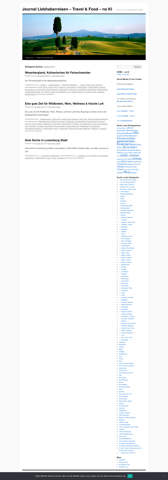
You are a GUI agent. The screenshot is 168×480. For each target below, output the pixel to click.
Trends (135, 167)
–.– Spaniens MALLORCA (127, 323)
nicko (118, 156)
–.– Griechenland (124, 246)
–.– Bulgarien (123, 229)
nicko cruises (129, 155)
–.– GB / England (124, 238)
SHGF (124, 161)
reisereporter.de (123, 406)
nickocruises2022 (122, 159)
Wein (127, 172)
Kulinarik (131, 150)
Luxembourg (61, 158)
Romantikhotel (95, 126)
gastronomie (126, 140)
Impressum (29, 57)
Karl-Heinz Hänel (58, 76)
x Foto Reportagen (124, 424)
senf (68, 92)
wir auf (124, 121)
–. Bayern (122, 196)
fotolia (121, 358)
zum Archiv (122, 436)
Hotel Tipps (83, 119)
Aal (40, 87)
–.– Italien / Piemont (125, 250)
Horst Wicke (82, 89)
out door (121, 391)
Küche (48, 158)
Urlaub (120, 169)
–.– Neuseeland (123, 281)
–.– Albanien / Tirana (125, 224)
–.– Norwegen (123, 283)
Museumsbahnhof (72, 126)
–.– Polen (122, 295)
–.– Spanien (122, 321)
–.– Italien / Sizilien (125, 255)
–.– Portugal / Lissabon (126, 297)
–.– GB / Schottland (125, 241)
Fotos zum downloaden (126, 363)
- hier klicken (124, 74)
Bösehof (54, 121)
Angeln (45, 87)
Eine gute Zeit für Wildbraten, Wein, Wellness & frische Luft (64, 103)
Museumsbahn (60, 126)
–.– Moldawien (123, 276)
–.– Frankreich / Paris (125, 236)
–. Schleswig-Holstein (126, 217)
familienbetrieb (80, 121)
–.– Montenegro (124, 278)
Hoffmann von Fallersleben (82, 124)
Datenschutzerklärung (44, 57)
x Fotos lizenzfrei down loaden (128, 427)
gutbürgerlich (63, 89)
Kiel (121, 148)
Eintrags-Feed (123, 462)
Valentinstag (63, 128)
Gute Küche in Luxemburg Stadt (46, 140)
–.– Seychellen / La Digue (127, 316)
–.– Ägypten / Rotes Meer (127, 222)
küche (121, 389)
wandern (120, 172)
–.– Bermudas (123, 227)
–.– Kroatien (123, 269)
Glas (120, 375)
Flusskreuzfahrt (126, 138)
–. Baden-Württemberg (126, 194)
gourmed (101, 121)
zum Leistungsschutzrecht (127, 441)
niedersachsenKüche (32, 92)
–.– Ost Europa (123, 286)
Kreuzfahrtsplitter (124, 387)
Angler (50, 87)
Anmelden (122, 460)
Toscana (137, 164)
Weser (94, 92)
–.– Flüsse (122, 234)
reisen (137, 158)
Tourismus (128, 166)
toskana (120, 166)
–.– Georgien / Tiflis (125, 243)
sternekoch (137, 161)
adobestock (122, 344)
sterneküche (122, 164)
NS (42, 92)
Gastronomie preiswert (94, 85)
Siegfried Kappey (77, 92)
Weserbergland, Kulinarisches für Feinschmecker (58, 72)
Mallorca (138, 150)
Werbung (122, 420)
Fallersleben (70, 121)
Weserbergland (30, 94)
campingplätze (82, 87)
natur (139, 153)
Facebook (120, 135)
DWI (136, 133)
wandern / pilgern (124, 413)
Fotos (120, 361)
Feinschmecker (92, 121)
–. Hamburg (122, 201)
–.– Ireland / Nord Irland (126, 248)
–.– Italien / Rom (124, 253)
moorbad (32, 126)
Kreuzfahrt (130, 147)
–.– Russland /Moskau (126, 302)
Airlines (121, 347)
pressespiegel (123, 398)
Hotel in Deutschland (99, 124)
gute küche (57, 124)
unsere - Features (125, 111)
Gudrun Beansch (52, 89)
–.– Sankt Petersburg (125, 304)
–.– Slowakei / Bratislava (126, 318)
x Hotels (121, 429)
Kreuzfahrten (122, 150)
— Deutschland (124, 191)
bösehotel (61, 121)
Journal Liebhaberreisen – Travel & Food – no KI (67, 9)
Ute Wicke (87, 92)
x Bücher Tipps (123, 422)
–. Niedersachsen (124, 208)
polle (52, 92)
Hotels (138, 144)
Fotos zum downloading (126, 366)
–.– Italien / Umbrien (125, 257)
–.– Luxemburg (123, 271)
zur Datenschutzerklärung (127, 443)
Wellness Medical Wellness (97, 119)
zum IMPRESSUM (125, 439)
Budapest (124, 128)
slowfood (122, 408)
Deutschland (121, 133)
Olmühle (47, 92)
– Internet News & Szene (127, 187)
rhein (118, 161)
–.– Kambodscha (124, 264)
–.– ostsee (122, 293)
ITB (118, 147)
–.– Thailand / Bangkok (126, 326)
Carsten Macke (93, 87)
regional (121, 403)
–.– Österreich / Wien (125, 288)
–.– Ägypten (123, 220)
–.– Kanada (122, 267)
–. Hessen (122, 203)
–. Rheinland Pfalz (124, 213)
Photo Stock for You (125, 394)
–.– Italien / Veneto (125, 260)
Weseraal (101, 92)
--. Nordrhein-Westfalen (68, 85)
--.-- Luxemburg (44, 155)
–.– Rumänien (123, 300)
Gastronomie (56, 119)
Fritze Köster (40, 89)
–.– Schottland (123, 307)
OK (130, 476)
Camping (62, 87)
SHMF (129, 161)
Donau (129, 133)
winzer (134, 172)
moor (26, 126)
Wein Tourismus (124, 415)
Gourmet (28, 124)
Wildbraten (87, 128)
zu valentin (102, 128)
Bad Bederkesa (44, 121)
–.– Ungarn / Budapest (126, 333)
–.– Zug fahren (123, 340)
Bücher (130, 127)
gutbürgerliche (40, 158)
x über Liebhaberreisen (126, 434)
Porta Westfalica (61, 92)
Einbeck (102, 87)
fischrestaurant (30, 89)
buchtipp (119, 128)
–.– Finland (122, 231)
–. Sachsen (122, 215)
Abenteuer (122, 342)
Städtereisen (131, 164)
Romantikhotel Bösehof (33, 128)
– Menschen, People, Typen (127, 189)
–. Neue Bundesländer (126, 206)
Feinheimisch (123, 354)
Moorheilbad (49, 126)
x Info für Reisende (125, 431)
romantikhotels (47, 128)
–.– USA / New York (125, 337)
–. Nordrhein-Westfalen (126, 210)
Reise (130, 159)
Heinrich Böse (66, 124)
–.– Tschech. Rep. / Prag (126, 328)
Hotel (133, 144)
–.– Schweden (123, 309)
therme (56, 128)
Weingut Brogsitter (75, 128)
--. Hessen (42, 85)
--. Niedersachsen (53, 85)
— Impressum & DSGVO (127, 453)
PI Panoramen (123, 396)
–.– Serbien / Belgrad (125, 314)
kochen (121, 382)
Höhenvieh (73, 89)
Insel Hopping (123, 380)
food (120, 356)
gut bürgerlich (37, 124)
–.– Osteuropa (123, 290)
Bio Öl (56, 87)
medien (119, 152)
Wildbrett (94, 128)
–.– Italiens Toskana (125, 262)
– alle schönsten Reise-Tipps (127, 180)
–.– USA (122, 335)
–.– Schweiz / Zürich (125, 311)
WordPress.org (123, 467)
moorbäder (40, 126)
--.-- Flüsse (81, 85)
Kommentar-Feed (124, 464)
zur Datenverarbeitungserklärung (129, 446)
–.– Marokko (123, 274)
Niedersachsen (102, 89)
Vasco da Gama (133, 169)
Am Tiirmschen (92, 155)
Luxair (54, 158)
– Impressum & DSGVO (127, 184)
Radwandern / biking (125, 401)
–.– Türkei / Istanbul (125, 330)
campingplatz (71, 87)
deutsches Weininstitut (127, 130)
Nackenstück (91, 89)
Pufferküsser (84, 126)
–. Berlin (121, 198)
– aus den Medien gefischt (127, 182)
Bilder (121, 349)
